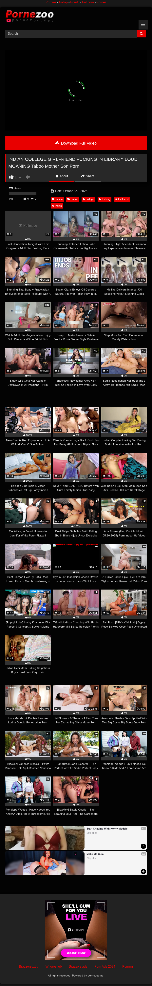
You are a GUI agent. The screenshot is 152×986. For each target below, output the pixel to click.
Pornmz (51, 2)
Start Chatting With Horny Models (106, 828)
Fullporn (88, 2)
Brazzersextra (28, 966)
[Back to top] (139, 974)
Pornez (101, 2)
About (63, 176)
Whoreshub (54, 966)
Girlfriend (123, 199)
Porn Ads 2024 (104, 966)
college (90, 199)
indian (58, 205)
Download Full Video (78, 143)
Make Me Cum (95, 854)
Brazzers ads (78, 966)
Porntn (75, 2)
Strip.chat (91, 833)
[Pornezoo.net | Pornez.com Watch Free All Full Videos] (76, 17)
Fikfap (63, 2)
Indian (59, 199)
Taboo (74, 199)
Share (89, 176)
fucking (106, 199)
